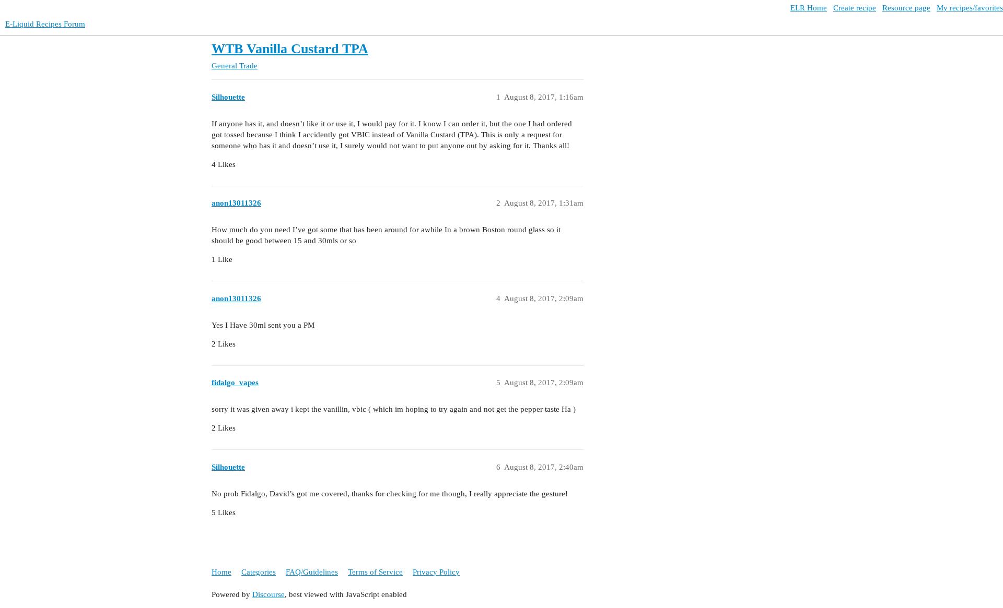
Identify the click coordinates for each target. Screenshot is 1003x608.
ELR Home (808, 8)
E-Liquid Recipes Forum (45, 24)
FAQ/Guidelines (312, 572)
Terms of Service (375, 572)
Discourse (268, 594)
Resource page (906, 8)
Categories (258, 572)
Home (221, 572)
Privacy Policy (436, 572)
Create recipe (854, 8)
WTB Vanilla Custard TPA (290, 48)
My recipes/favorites (970, 8)
